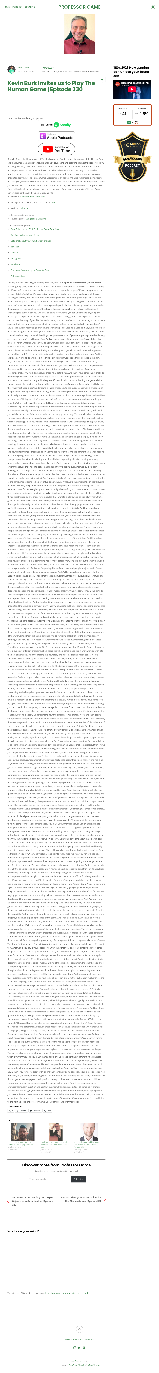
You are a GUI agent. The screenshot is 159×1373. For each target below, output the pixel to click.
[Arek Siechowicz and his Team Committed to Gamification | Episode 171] (89, 1132)
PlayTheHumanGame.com (32, 196)
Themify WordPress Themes (89, 1365)
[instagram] (74, 1347)
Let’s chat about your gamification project (31, 240)
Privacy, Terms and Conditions (79, 1339)
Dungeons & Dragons (36, 218)
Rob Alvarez (24, 67)
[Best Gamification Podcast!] (132, 181)
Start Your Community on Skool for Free (30, 270)
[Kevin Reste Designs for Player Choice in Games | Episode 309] (22, 1132)
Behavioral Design (51, 71)
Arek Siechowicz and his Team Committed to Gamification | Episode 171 (86, 1144)
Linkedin (24, 208)
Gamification (66, 71)
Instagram (16, 258)
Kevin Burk (94, 71)
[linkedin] (84, 1347)
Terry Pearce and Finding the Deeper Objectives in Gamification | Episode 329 (32, 1201)
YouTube (15, 246)
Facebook (15, 264)
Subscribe (78, 1179)
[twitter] (79, 1347)
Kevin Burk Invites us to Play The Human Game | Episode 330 (51, 86)
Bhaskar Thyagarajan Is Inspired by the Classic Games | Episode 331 (81, 1199)
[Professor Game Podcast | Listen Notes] (132, 125)
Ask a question (18, 276)
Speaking (30, 6)
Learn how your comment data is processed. (66, 1293)
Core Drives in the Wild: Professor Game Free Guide (36, 229)
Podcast (17, 6)
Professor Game (78, 1361)
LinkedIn (15, 252)
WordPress (73, 1365)
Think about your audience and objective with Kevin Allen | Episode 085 (56, 1144)
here (53, 202)
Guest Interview (81, 71)
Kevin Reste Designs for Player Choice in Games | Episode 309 (20, 1143)
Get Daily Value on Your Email (25, 235)
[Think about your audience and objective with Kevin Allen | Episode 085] (56, 1132)
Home (7, 6)
